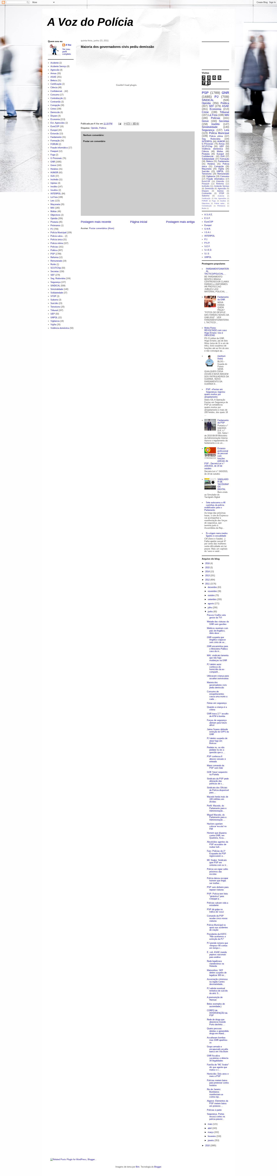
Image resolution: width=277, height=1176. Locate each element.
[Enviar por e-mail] (125, 123)
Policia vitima (56, 243)
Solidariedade (56, 292)
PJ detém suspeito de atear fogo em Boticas (217, 740)
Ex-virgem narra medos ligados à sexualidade (217, 534)
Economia (55, 119)
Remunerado (56, 261)
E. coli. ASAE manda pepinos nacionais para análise (217, 954)
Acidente (54, 63)
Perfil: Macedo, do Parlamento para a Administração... (216, 808)
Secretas (54, 271)
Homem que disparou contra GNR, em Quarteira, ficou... (217, 835)
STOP (53, 296)
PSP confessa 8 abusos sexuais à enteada (216, 759)
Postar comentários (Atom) (101, 228)
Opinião (94, 128)
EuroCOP (54, 126)
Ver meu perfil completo (66, 51)
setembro (212, 599)
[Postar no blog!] (128, 123)
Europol (54, 130)
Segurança (55, 282)
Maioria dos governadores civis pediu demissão (117, 46)
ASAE (53, 77)
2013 (207, 575)
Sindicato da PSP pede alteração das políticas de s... (218, 781)
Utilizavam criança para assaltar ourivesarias (218, 677)
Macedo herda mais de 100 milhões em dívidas (217, 799)
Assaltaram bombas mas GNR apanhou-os (217, 1040)
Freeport (54, 151)
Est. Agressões (57, 123)
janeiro (211, 1140)
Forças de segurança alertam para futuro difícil (217, 722)
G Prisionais (56, 158)
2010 (207, 1145)
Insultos (54, 190)
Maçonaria (55, 204)
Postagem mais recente (96, 221)
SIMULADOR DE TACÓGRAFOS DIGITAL (223, 484)
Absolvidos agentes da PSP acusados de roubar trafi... (217, 844)
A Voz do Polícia (90, 22)
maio (210, 1124)
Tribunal (54, 310)
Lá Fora (54, 197)
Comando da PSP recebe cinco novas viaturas (217, 918)
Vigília (53, 324)
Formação (55, 140)
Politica (102, 128)
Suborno (54, 300)
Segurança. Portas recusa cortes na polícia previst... (216, 1116)
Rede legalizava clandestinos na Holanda (215, 963)
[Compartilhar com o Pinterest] (137, 123)
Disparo (54, 116)
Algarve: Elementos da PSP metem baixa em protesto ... (217, 1103)
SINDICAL (55, 285)
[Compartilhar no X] (131, 123)
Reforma (54, 257)
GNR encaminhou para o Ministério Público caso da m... (217, 648)
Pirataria (54, 222)
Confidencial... (57, 91)
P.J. (206, 239)
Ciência (53, 87)
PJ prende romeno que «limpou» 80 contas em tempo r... (217, 945)
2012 (207, 579)
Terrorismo (55, 307)
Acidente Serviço (58, 66)
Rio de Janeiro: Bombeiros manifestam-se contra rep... (215, 1093)
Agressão (54, 70)
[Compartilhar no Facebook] (134, 123)
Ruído (53, 264)
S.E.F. (207, 246)
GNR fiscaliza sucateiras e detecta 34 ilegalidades (217, 1058)
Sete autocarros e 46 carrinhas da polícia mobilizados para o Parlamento (214, 506)
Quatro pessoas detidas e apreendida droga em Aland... (218, 1031)
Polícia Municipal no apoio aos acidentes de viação (217, 927)
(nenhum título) (222, 357)
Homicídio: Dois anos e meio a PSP (218, 1075)
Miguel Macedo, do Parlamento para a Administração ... (216, 817)
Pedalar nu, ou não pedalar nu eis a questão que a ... (216, 750)
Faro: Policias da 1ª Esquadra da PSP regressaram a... (216, 853)
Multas (53, 211)
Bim (137, 1167)
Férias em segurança (217, 703)
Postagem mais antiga (180, 221)
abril (210, 1128)
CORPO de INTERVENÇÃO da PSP (217, 1013)
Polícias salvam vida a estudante (217, 904)
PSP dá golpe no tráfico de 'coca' (215, 910)
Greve (53, 165)
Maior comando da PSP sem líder (215, 766)
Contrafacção (56, 98)
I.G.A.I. (207, 232)
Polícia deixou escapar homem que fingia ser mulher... (217, 880)
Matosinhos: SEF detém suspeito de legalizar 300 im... (217, 972)
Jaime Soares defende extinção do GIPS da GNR (218, 732)
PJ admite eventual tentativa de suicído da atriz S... (217, 990)
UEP (52, 314)
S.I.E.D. (208, 250)
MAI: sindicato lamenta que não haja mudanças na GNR (217, 658)
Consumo (54, 94)
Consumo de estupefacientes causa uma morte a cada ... (217, 695)
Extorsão (54, 133)
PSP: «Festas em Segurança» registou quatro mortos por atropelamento (214, 393)
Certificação (56, 84)
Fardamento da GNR (223, 298)
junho (210, 611)
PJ (51, 229)
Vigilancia (54, 321)
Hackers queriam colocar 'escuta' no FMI (217, 826)
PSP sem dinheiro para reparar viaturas (217, 888)
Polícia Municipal (58, 232)
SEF (52, 275)
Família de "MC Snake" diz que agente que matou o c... (218, 1067)
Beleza (53, 80)
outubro (211, 595)
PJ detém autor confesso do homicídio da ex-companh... (216, 668)
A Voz (68, 45)
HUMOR (54, 172)
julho (210, 607)
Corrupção (55, 105)
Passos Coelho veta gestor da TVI (216, 616)
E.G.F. (207, 218)
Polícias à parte (214, 1110)
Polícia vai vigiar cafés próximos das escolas (217, 871)
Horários (54, 169)
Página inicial (138, 221)
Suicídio (54, 303)
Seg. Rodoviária (57, 278)
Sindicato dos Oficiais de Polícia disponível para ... (218, 790)
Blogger (157, 1167)
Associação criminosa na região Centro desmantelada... (217, 981)
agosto (211, 603)
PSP (52, 254)
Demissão (55, 112)
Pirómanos (55, 225)
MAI (52, 208)
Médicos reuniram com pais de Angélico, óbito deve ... (217, 630)
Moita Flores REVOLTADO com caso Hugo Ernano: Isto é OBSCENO (215, 332)
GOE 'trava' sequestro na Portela (217, 773)
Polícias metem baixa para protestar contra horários (218, 1083)
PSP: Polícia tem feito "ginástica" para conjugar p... (217, 896)
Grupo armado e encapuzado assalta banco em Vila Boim (217, 1049)
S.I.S (206, 253)
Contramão (55, 102)
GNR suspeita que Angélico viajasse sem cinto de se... (216, 639)
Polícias (54, 247)
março (211, 1132)
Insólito (53, 186)
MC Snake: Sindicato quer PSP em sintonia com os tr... (217, 862)
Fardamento (56, 137)
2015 (207, 567)
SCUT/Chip (55, 268)
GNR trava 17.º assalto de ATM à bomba (217, 714)
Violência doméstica (59, 328)
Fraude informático (59, 147)
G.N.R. (207, 229)
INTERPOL (55, 193)
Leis (52, 200)
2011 (207, 583)
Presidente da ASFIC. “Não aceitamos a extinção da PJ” (217, 936)
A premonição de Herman (214, 998)
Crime (53, 109)
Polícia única (56, 239)
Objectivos (55, 215)
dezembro (213, 587)
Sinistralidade (56, 289)
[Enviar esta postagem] (119, 123)
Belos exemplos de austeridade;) (216, 1005)
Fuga (52, 155)
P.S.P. (207, 243)
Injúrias (53, 183)
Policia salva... (57, 236)
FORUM (54, 144)
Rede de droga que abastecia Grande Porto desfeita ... (216, 1022)
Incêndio (54, 179)
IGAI (52, 176)
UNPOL (54, 317)
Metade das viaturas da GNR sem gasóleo (218, 622)
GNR (52, 162)
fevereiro (212, 1136)
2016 (207, 563)
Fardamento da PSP (223, 421)
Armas (53, 73)
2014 (207, 571)
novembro (213, 591)
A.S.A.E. (208, 214)
